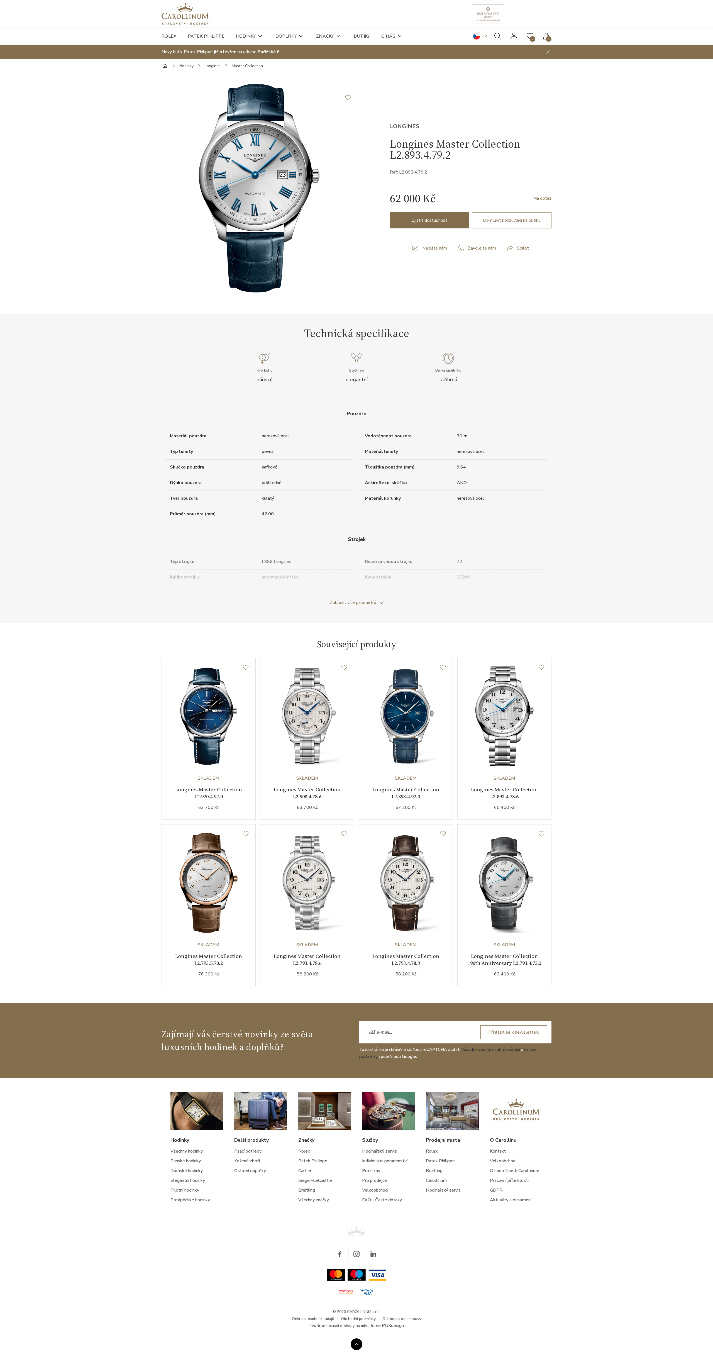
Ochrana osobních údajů (313, 1318)
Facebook (339, 1254)
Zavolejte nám (482, 248)
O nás (388, 36)
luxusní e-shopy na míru (347, 1325)
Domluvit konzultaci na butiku (512, 220)
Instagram (356, 1254)
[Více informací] (356, 1344)
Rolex (169, 36)
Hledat (497, 36)
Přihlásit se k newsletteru (513, 1032)
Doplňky (286, 36)
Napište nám (434, 248)
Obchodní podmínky (358, 1318)
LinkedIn (373, 1254)
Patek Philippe (206, 36)
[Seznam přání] (245, 667)
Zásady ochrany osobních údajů (491, 1049)
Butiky (362, 36)
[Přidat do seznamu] (350, 97)
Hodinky (246, 36)
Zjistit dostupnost (429, 220)
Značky (325, 36)
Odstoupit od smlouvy (401, 1318)
